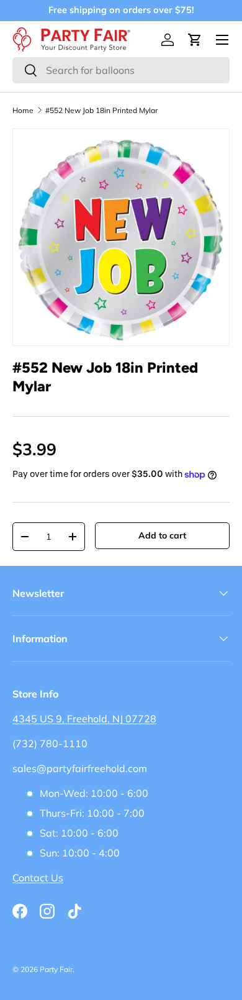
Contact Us (37, 877)
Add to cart (162, 535)
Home (23, 110)
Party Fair (56, 969)
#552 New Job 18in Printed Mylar (101, 110)
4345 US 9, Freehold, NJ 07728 (84, 718)
